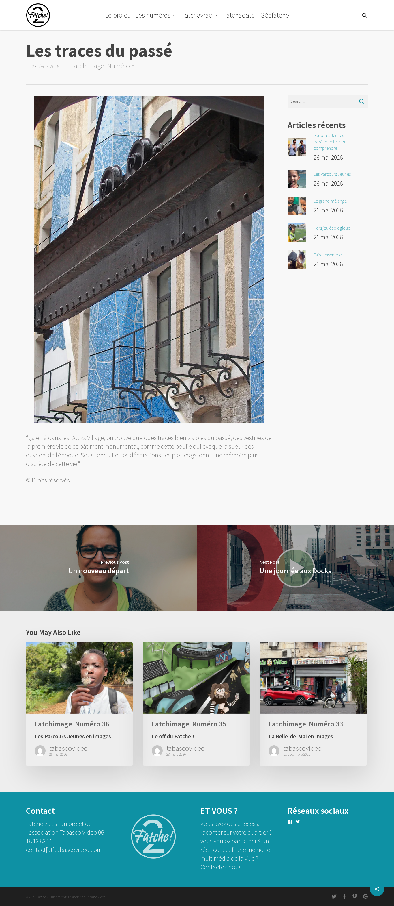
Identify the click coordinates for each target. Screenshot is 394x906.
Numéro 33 (326, 724)
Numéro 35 (209, 724)
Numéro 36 (92, 724)
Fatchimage (87, 65)
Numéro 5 (121, 65)
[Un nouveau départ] (98, 568)
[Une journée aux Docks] (295, 568)
